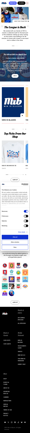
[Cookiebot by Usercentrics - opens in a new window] (21, 184)
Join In (15, 76)
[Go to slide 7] (15, 174)
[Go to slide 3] (10, 174)
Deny (15, 247)
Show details (21, 232)
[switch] (26, 216)
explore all (15, 179)
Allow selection (15, 242)
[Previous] (23, 129)
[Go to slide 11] (20, 174)
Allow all (15, 237)
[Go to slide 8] (16, 174)
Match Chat (13, 3)
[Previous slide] (2, 26)
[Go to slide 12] (21, 174)
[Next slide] (27, 26)
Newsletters (21, 3)
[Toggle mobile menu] (27, 3)
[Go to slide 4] (11, 174)
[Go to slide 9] (17, 174)
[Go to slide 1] (7, 174)
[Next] (25, 129)
